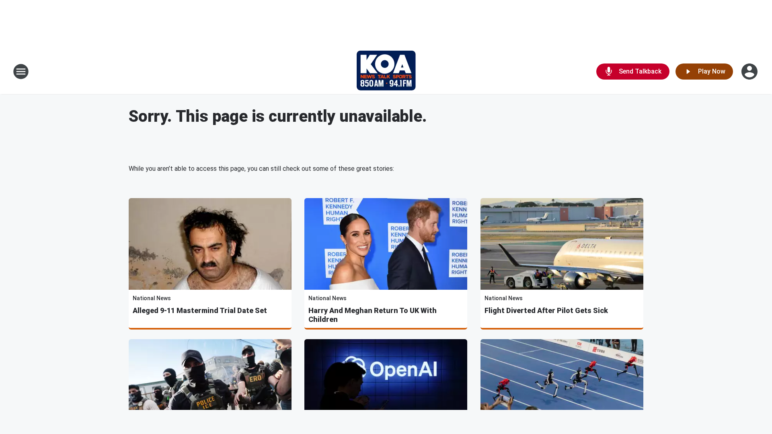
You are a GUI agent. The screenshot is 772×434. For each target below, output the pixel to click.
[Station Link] (386, 71)
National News (152, 298)
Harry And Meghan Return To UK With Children (372, 314)
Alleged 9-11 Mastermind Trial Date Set (200, 310)
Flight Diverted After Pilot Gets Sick (546, 310)
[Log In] (750, 71)
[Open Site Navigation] (21, 71)
